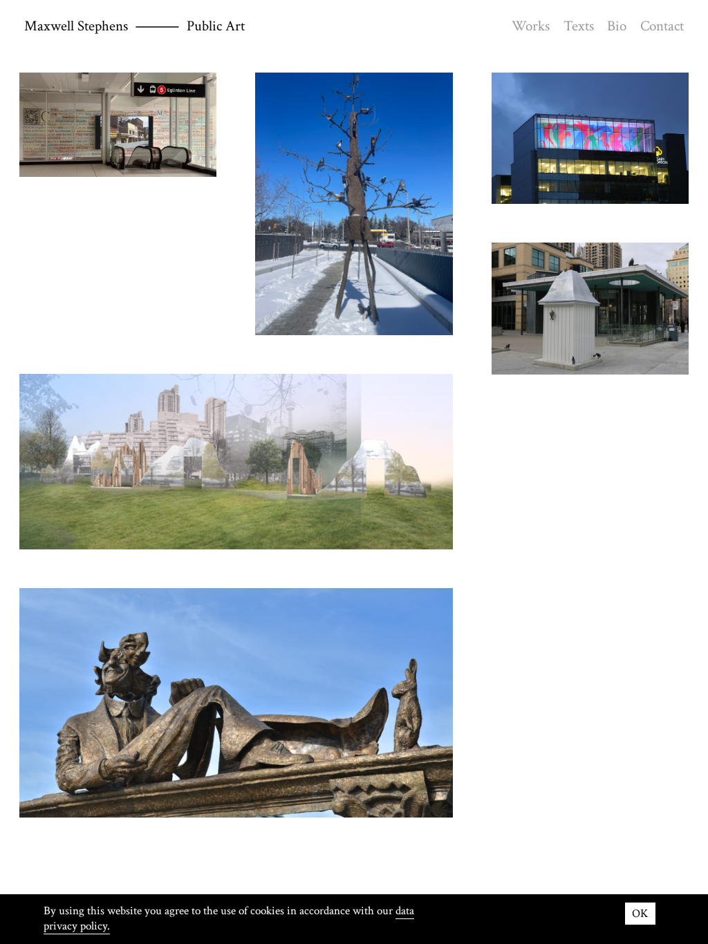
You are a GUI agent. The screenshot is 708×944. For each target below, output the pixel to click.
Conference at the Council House (590, 308)
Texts (578, 26)
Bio (616, 26)
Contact (662, 26)
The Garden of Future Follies (236, 703)
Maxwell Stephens (76, 26)
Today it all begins (236, 462)
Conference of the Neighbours (354, 204)
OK (640, 913)
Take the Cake (589, 138)
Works (531, 26)
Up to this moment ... (118, 124)
